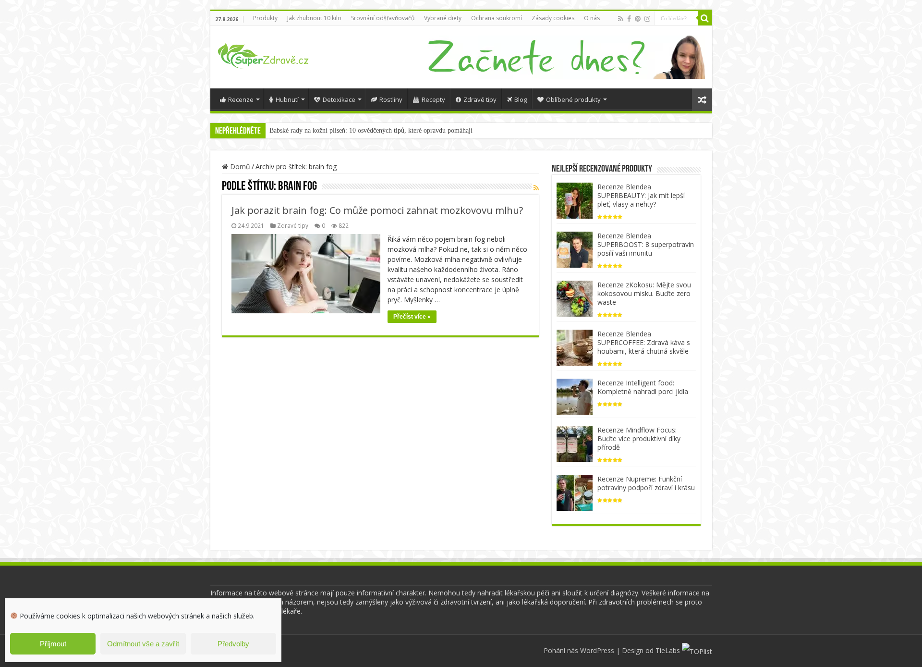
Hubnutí (287, 99)
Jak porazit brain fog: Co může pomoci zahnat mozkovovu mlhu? (377, 210)
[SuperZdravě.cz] (263, 54)
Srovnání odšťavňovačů (382, 18)
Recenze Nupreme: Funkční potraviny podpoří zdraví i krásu (646, 483)
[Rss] (620, 19)
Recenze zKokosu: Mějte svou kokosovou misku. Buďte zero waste (644, 293)
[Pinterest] (638, 19)
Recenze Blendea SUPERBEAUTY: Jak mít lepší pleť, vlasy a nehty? (641, 195)
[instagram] (647, 19)
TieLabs (667, 650)
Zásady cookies (553, 18)
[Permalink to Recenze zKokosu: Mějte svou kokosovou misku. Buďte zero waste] (575, 297)
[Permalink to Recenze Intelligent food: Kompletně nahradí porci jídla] (575, 395)
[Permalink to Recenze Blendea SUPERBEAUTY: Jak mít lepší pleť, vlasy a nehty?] (575, 199)
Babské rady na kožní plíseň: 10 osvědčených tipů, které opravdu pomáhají (371, 130)
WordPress (597, 650)
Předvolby (233, 644)
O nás (592, 18)
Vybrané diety (442, 18)
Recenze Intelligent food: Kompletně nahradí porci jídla (642, 387)
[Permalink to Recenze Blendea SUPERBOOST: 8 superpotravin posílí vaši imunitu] (575, 248)
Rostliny (390, 99)
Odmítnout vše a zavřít (143, 644)
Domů (239, 166)
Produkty (265, 18)
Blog (520, 99)
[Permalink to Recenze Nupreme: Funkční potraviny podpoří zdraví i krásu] (575, 491)
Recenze (241, 99)
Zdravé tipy (480, 99)
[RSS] (536, 187)
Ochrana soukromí (496, 18)
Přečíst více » (412, 316)
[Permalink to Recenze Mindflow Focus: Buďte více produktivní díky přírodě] (575, 442)
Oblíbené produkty (573, 99)
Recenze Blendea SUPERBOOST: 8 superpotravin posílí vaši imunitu (645, 244)
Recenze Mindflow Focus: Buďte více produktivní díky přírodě (638, 438)
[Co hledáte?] (705, 18)
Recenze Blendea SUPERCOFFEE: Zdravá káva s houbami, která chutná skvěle (643, 342)
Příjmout (53, 644)
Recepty (433, 99)
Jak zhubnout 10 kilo (314, 18)
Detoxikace (339, 99)
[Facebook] (629, 19)
